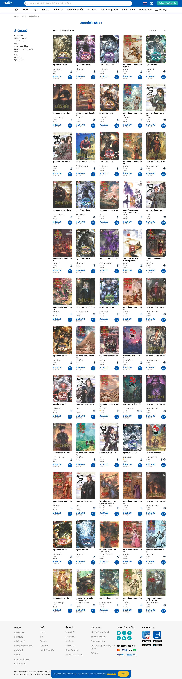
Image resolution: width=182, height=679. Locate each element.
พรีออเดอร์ (92, 10)
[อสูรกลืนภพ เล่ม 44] (109, 49)
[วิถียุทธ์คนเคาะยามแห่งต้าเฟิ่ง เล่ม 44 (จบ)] (109, 486)
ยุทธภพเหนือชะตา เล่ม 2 (85, 501)
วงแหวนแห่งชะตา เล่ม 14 (62, 453)
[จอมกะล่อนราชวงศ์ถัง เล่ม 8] (132, 583)
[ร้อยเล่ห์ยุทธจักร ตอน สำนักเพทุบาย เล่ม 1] (132, 243)
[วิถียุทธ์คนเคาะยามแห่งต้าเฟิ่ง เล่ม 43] (109, 534)
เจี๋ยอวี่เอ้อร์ (126, 69)
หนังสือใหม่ (18, 636)
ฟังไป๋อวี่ (125, 214)
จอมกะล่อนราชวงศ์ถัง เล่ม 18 (62, 308)
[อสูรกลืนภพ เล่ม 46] (62, 49)
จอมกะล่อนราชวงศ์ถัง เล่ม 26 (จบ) (132, 66)
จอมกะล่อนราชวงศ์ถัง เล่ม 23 (132, 163)
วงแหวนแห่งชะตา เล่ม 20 (62, 210)
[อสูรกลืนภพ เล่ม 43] (156, 49)
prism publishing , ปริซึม (23, 49)
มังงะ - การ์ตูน (128, 10)
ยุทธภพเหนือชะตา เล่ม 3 (108, 453)
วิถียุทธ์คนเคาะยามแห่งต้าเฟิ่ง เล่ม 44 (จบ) (107, 502)
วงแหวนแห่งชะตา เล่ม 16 (155, 356)
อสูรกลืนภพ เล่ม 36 (60, 404)
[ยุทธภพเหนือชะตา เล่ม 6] (62, 146)
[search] (26, 3)
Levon (16, 43)
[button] (70, 77)
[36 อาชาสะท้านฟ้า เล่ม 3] (132, 389)
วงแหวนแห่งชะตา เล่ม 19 (108, 259)
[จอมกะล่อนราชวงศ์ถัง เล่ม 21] (62, 243)
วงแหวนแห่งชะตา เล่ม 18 (85, 307)
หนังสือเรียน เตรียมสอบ (149, 10)
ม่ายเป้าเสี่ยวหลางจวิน (105, 506)
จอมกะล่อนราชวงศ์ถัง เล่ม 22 (108, 211)
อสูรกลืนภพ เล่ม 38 (106, 307)
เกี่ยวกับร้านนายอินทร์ (100, 632)
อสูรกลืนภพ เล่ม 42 (106, 113)
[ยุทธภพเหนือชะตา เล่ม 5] (156, 195)
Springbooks (19, 60)
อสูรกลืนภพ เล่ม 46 (60, 65)
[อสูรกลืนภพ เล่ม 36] (62, 389)
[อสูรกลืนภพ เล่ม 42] (109, 98)
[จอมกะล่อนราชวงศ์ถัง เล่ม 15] (109, 340)
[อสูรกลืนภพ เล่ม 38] (109, 292)
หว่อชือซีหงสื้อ (57, 69)
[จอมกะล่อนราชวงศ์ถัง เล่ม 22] (109, 195)
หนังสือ (26, 10)
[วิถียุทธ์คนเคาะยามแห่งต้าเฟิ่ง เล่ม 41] (85, 583)
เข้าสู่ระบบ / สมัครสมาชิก (167, 3)
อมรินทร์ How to (20, 38)
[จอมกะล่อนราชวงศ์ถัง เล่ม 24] (132, 98)
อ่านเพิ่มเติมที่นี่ (111, 674)
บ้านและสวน (18, 35)
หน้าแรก (17, 16)
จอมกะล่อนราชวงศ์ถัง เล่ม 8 (132, 599)
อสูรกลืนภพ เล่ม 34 (60, 550)
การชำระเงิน (70, 636)
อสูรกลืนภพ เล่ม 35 (130, 453)
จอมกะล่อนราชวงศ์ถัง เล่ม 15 (108, 357)
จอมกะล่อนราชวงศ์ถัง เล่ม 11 (132, 502)
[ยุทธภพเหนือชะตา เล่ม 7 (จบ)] (156, 98)
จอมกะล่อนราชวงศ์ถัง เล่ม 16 (85, 357)
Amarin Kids (19, 40)
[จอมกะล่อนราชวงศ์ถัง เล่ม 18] (62, 292)
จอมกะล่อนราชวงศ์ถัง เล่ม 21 (62, 260)
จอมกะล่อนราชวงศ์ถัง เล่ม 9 (155, 551)
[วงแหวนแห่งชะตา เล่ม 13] (156, 486)
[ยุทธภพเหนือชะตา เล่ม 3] (109, 437)
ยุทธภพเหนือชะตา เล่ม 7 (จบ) (155, 114)
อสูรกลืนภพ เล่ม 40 (83, 210)
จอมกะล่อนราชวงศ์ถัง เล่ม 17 (132, 308)
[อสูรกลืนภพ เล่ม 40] (85, 195)
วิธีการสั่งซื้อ (70, 632)
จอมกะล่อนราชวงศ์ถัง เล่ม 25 (85, 114)
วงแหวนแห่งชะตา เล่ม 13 (155, 501)
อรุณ (16, 51)
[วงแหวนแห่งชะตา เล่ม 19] (109, 243)
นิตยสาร (45, 10)
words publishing (21, 46)
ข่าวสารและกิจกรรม (22, 659)
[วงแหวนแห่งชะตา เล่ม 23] (62, 98)
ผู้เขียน (17, 654)
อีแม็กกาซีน (58, 10)
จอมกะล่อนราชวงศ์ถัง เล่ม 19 (155, 260)
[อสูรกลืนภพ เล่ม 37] (62, 340)
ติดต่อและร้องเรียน (98, 636)
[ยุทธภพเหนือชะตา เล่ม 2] (85, 486)
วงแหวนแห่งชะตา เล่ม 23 (62, 113)
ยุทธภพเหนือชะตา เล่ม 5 (155, 210)
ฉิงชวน (148, 117)
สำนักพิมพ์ (18, 650)
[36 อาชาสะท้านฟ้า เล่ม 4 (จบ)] (132, 340)
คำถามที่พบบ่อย (71, 650)
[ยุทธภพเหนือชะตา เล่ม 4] (85, 389)
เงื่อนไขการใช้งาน (98, 641)
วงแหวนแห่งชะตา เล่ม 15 (155, 404)
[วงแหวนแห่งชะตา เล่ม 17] (156, 292)
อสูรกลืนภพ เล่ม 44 (106, 65)
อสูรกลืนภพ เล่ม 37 (60, 356)
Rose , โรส (18, 57)
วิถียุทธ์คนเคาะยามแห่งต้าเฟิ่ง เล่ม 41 (84, 599)
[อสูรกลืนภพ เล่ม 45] (85, 49)
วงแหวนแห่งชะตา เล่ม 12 (62, 598)
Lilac (16, 54)
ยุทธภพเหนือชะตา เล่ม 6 (61, 162)
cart (151, 3)
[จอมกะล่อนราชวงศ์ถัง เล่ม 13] (85, 437)
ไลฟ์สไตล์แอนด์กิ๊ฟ (75, 10)
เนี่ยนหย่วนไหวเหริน (128, 360)
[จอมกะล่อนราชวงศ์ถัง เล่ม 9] (156, 534)
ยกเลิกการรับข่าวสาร (73, 654)
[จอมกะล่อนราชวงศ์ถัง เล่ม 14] (109, 389)
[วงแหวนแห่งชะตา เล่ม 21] (156, 146)
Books (55, 73)
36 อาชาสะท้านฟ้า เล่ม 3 (131, 404)
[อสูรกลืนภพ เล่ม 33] (85, 534)
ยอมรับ (123, 674)
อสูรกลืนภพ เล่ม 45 (83, 65)
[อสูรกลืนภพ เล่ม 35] (132, 437)
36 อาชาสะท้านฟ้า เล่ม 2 (155, 453)
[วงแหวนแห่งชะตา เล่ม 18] (85, 292)
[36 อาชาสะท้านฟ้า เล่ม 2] (156, 437)
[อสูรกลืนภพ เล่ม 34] (62, 534)
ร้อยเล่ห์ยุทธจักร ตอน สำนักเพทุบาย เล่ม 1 (130, 260)
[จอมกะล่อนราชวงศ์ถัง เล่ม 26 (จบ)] (132, 49)
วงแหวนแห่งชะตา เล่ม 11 (108, 598)
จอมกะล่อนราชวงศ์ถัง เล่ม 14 (108, 405)
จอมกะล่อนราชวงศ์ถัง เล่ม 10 (132, 551)
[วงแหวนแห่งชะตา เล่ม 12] (62, 583)
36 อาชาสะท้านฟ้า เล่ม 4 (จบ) (131, 357)
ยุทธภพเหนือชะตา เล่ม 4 (85, 404)
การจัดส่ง (69, 641)
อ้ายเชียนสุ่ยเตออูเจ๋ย (59, 117)
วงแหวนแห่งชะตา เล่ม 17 (155, 307)
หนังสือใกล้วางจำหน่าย (23, 645)
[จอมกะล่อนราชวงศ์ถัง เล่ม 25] (85, 98)
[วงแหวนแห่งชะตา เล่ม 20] (62, 195)
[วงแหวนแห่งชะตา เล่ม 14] (62, 437)
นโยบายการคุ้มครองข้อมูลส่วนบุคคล (103, 647)
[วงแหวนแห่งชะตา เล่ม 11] (109, 583)
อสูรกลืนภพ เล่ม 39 (83, 259)
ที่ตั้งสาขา (95, 653)
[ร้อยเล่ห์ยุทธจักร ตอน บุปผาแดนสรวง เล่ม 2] (132, 195)
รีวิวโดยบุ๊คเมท (20, 663)
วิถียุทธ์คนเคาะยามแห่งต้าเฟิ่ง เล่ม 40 (154, 599)
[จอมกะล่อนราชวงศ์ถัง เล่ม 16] (85, 340)
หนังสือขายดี (19, 632)
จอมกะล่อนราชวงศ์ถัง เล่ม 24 (132, 114)
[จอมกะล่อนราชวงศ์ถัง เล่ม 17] (132, 292)
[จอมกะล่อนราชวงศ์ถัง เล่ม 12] (62, 486)
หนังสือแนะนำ (19, 641)
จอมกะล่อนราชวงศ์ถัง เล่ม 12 (62, 502)
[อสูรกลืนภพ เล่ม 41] (109, 146)
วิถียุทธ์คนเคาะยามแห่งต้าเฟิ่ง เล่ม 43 (107, 551)
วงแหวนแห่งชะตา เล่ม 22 (85, 162)
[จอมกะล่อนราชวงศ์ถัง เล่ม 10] (132, 534)
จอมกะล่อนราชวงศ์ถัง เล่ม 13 (85, 454)
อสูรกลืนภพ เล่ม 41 (106, 162)
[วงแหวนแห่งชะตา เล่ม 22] (85, 146)
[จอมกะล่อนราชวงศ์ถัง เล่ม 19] (156, 243)
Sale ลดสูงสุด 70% (109, 10)
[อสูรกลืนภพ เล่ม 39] (85, 243)
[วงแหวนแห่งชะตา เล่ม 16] (156, 340)
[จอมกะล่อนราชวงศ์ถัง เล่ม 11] (132, 486)
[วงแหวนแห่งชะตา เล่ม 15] (156, 389)
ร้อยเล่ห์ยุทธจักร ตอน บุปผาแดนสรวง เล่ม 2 (131, 211)
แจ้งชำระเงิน (70, 645)
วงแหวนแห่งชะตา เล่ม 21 (155, 162)
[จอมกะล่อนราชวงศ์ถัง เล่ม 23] (132, 146)
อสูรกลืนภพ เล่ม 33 (83, 550)
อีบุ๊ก (35, 10)
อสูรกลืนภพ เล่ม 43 (153, 65)
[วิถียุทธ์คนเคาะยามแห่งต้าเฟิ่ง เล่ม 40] (156, 583)
